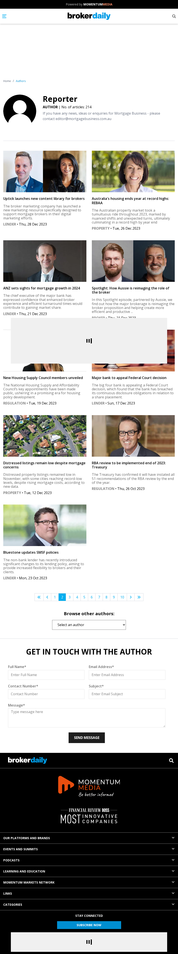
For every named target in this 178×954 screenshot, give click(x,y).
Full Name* (17, 667)
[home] (89, 16)
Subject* (96, 686)
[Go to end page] (138, 597)
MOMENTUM (97, 4)
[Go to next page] (131, 597)
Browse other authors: (89, 614)
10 (122, 597)
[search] (171, 760)
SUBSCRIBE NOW (89, 925)
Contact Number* (23, 686)
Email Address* (101, 667)
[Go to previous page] (47, 597)
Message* (16, 705)
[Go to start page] (39, 597)
